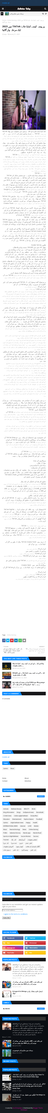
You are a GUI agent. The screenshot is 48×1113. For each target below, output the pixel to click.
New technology (15, 829)
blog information (8, 812)
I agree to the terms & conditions (15, 914)
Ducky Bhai (34, 816)
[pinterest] (35, 943)
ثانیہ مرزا (5, 843)
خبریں (21, 843)
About (27, 778)
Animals (5, 809)
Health (35, 823)
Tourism (6, 840)
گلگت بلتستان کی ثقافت (33, 847)
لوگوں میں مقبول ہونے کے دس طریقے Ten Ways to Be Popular (29, 1096)
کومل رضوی (19, 847)
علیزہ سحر (29, 843)
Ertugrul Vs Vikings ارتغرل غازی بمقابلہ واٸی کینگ (28, 992)
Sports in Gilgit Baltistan (10, 836)
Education (6, 819)
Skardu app (26, 833)
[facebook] (12, 938)
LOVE (29, 826)
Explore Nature (28, 819)
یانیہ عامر (33, 850)
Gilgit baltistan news (17, 823)
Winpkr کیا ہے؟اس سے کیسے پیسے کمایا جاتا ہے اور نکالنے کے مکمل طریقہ (29, 674)
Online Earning (11, 20)
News (24, 829)
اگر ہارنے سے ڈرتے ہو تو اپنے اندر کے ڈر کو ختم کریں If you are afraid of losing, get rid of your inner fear (29, 1086)
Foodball (39, 819)
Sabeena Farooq (15, 833)
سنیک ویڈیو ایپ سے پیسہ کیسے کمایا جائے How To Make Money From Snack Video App (28, 1076)
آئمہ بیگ (13, 840)
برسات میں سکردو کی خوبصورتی (23, 1050)
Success (35, 836)
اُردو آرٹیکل (22, 840)
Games (5, 768)
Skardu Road (37, 833)
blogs (18, 812)
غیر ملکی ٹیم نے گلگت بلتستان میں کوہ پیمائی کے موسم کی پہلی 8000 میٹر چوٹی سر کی (27, 983)
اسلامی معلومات (32, 840)
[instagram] (12, 948)
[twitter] (35, 938)
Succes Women (26, 836)
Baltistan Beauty (16, 809)
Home (4, 20)
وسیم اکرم (25, 850)
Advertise (28, 781)
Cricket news (7, 816)
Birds (33, 809)
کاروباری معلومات (8, 847)
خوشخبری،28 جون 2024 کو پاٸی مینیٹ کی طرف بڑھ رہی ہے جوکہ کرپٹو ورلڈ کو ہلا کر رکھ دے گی (29, 683)
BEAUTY (26, 809)
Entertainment (16, 819)
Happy (28, 823)
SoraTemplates (17, 1108)
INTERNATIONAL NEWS (10, 826)
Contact (4, 781)
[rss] (12, 943)
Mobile (36, 826)
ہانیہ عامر (16, 850)
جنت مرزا (14, 843)
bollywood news (28, 812)
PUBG (5, 833)
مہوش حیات (6, 850)
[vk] (35, 948)
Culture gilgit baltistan (21, 816)
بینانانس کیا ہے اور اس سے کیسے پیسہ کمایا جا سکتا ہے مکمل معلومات (28, 665)
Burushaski (39, 812)
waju (5, 34)
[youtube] (12, 953)
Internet (22, 826)
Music (12, 768)
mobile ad (5, 3)
